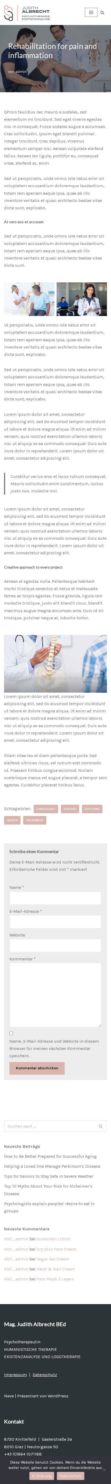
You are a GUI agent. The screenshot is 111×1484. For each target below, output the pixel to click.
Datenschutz (45, 1374)
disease (70, 809)
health (12, 820)
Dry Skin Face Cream (57, 1249)
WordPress (58, 1395)
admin (21, 71)
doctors (92, 809)
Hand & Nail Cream (56, 1269)
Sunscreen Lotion (53, 1238)
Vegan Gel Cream (53, 1259)
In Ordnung (42, 1476)
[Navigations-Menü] (91, 12)
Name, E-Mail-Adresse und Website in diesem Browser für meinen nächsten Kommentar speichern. (54, 1048)
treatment (35, 820)
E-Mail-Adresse (25, 911)
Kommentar (22, 958)
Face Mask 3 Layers (55, 1278)
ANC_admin (16, 1238)
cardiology (46, 809)
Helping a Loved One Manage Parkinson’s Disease (52, 1166)
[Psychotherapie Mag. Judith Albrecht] (28, 12)
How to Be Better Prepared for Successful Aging (50, 1156)
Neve (9, 1395)
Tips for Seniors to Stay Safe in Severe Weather (48, 1176)
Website (17, 935)
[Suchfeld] (102, 12)
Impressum (15, 1374)
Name (16, 887)
